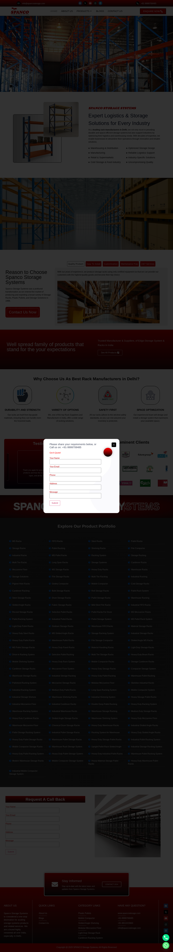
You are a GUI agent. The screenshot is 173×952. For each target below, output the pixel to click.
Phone (52, 475)
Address (53, 484)
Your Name (55, 458)
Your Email (54, 467)
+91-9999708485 (71, 447)
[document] (86, 476)
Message (54, 492)
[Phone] (165, 937)
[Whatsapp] (165, 945)
